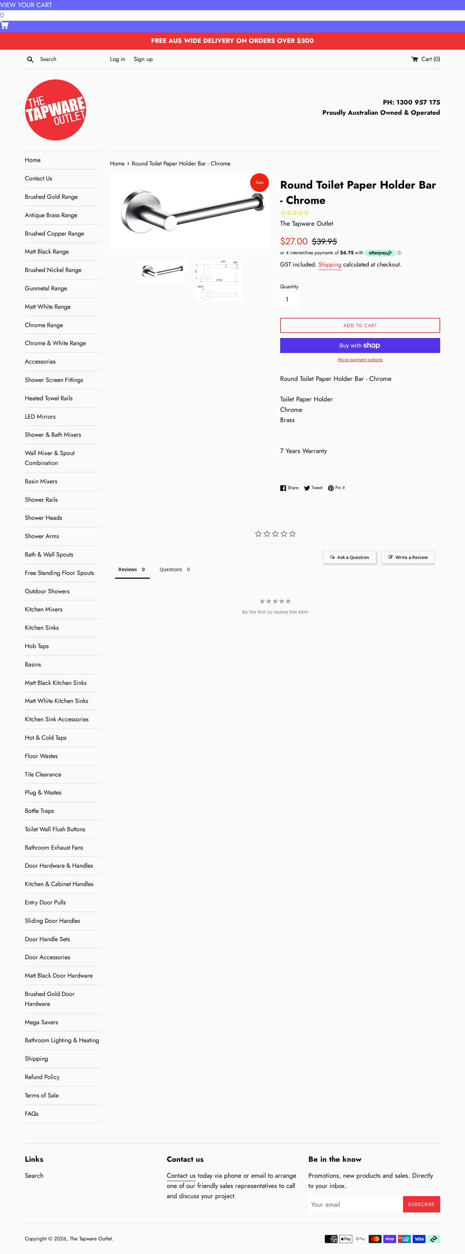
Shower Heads (43, 517)
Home (33, 160)
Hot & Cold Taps (45, 737)
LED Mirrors (40, 416)
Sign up (143, 59)
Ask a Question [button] (353, 557)
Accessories (40, 361)
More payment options (360, 359)
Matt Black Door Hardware (59, 975)
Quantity (289, 286)
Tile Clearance (43, 774)
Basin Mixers (41, 481)
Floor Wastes (41, 756)
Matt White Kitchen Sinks (56, 700)
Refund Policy (42, 1077)
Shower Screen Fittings (54, 379)
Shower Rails (41, 499)
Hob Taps (37, 646)
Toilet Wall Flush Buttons (55, 829)
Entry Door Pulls (45, 902)
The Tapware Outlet (91, 1238)
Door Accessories (47, 957)
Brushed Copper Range (54, 233)
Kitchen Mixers (43, 609)
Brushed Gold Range (51, 196)
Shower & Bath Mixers (53, 434)
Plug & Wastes (43, 792)
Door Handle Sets (47, 939)
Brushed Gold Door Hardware (50, 999)
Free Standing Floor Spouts (59, 572)
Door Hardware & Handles (59, 865)
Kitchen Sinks (42, 627)
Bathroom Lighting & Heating (62, 1040)
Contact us (181, 1175)
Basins (33, 664)
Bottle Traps (39, 810)
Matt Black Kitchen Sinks (55, 682)
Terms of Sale (42, 1095)
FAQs (31, 1113)
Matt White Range (47, 306)
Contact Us (38, 178)
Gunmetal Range (46, 288)
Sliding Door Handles (52, 920)
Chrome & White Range (55, 343)
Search (34, 1175)
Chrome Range (44, 325)
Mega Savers (41, 1022)
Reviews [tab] (127, 569)
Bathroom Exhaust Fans (54, 847)
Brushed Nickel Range (53, 270)
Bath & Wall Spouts (49, 554)
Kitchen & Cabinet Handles (59, 884)
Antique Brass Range (51, 215)
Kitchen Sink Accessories (57, 719)
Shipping (36, 1058)
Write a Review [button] (412, 557)
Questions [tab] (171, 569)
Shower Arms (42, 536)
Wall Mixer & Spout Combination (50, 458)
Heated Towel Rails (49, 398)
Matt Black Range (47, 251)
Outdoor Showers (47, 591)
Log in (117, 59)
